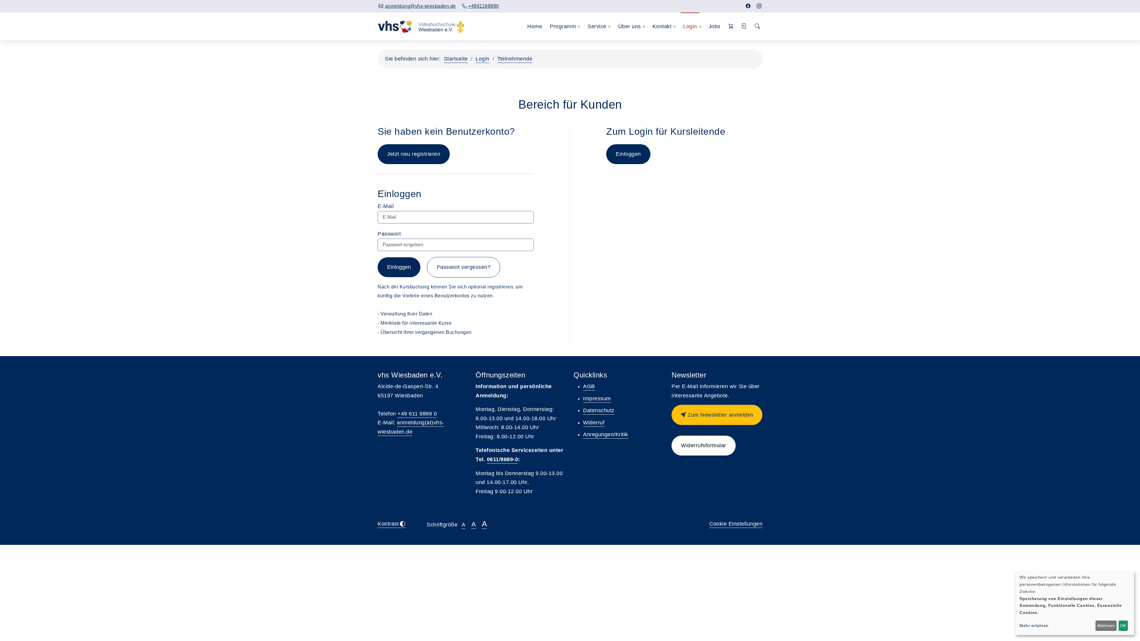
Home (534, 26)
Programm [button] (563, 26)
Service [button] (597, 26)
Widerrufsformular (703, 445)
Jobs (715, 26)
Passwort (389, 234)
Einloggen (399, 267)
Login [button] (690, 26)
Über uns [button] (629, 26)
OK (1123, 625)
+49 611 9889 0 (417, 414)
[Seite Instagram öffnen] (759, 6)
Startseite (456, 59)
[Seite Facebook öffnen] (748, 6)
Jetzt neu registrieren (413, 154)
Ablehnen (1106, 625)
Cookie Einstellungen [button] (735, 524)
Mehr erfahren (1034, 625)
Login (483, 59)
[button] (731, 26)
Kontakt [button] (662, 26)
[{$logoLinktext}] (421, 26)
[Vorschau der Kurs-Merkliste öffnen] (744, 26)
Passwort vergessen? (464, 267)
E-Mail (386, 206)
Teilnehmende (514, 59)
